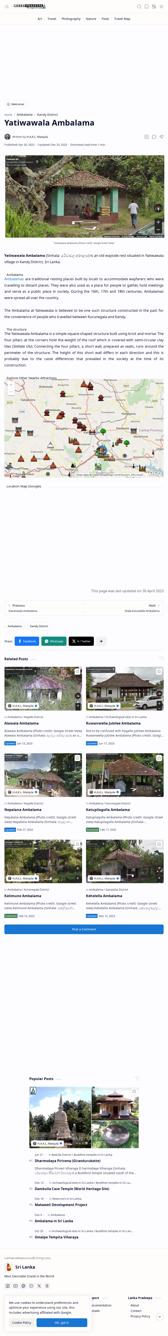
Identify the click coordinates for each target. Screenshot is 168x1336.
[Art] (40, 19)
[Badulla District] (62, 1155)
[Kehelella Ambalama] (125, 861)
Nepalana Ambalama (23, 809)
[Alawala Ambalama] (43, 689)
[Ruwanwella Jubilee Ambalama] (125, 689)
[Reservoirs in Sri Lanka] (66, 1199)
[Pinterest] (23, 1286)
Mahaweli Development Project (61, 1205)
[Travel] (52, 19)
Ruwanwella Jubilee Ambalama (113, 723)
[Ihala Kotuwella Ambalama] (123, 608)
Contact (136, 1311)
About (135, 1305)
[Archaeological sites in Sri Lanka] (126, 717)
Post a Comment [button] (84, 929)
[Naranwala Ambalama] (44, 608)
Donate (94, 1311)
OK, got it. (62, 1322)
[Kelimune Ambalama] (43, 861)
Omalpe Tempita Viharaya (56, 1237)
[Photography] (71, 19)
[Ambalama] (14, 626)
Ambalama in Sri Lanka (54, 1221)
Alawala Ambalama (21, 723)
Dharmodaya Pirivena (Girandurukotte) (67, 1161)
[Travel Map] (122, 19)
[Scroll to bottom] (160, 1317)
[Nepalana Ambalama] (43, 775)
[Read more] (75, 743)
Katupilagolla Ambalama (108, 809)
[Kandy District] (39, 626)
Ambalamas (14, 279)
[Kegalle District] (33, 717)
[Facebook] (7, 1286)
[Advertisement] (84, 59)
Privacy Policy (140, 1316)
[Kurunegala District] (118, 803)
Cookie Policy (21, 1322)
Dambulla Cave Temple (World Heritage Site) (72, 1189)
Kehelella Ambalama (104, 895)
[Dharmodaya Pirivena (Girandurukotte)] (84, 1117)
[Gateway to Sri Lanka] (28, 6)
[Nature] (91, 19)
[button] (6, 6)
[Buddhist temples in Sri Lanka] (93, 1155)
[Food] (105, 19)
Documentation (100, 1305)
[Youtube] (15, 1286)
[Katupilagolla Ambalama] (125, 775)
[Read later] (146, 136)
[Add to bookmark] (77, 672)
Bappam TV (155, 1327)
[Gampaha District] (116, 889)
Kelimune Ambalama (22, 895)
